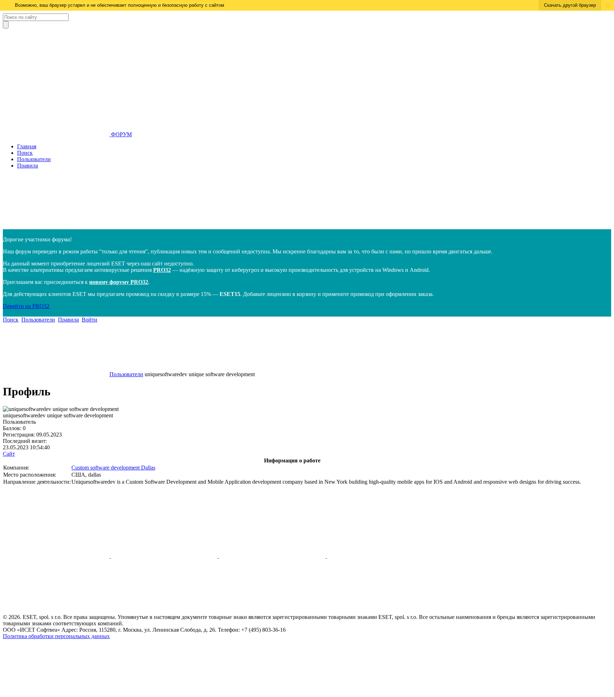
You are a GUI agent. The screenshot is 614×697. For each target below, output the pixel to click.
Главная (26, 146)
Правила (27, 166)
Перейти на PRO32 (26, 306)
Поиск (25, 153)
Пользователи (34, 159)
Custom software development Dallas (113, 468)
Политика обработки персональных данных (56, 636)
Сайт (9, 454)
